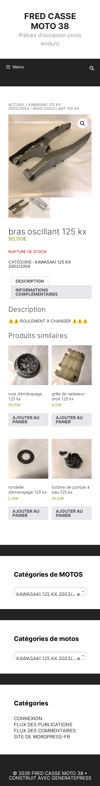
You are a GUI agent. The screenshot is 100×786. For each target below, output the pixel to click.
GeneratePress (71, 778)
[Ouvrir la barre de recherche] (92, 68)
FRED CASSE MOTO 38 (50, 21)
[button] (83, 123)
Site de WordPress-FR (42, 736)
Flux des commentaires (45, 730)
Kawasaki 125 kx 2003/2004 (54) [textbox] (51, 594)
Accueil (16, 104)
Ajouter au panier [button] (25, 419)
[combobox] (50, 591)
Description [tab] (30, 281)
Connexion (28, 718)
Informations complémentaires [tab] (37, 292)
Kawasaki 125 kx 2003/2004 (34, 106)
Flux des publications (43, 724)
